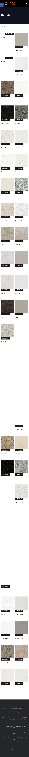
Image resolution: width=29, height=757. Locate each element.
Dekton (24, 718)
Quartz (17, 718)
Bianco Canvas (19, 99)
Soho (2, 590)
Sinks (23, 720)
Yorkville (18, 687)
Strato (3, 614)
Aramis (3, 37)
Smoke (17, 478)
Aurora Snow (19, 74)
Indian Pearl (5, 220)
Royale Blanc (19, 429)
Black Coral (4, 123)
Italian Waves (19, 220)
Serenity (17, 453)
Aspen (3, 61)
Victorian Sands (6, 662)
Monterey (18, 293)
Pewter (17, 317)
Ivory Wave (4, 244)
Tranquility (4, 638)
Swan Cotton (19, 614)
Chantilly (4, 171)
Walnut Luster (19, 662)
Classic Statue (19, 171)
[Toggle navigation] (20, 3)
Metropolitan (19, 268)
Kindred (17, 244)
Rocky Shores (5, 341)
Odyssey (3, 317)
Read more (9, 34)
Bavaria (3, 99)
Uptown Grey (19, 638)
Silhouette (4, 478)
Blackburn (18, 123)
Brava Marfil (5, 147)
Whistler (3, 687)
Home (2, 27)
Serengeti (4, 453)
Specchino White (20, 502)
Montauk (3, 293)
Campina (17, 147)
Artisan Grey (19, 50)
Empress (3, 196)
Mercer (3, 268)
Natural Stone (7, 718)
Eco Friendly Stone (12, 720)
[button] (2, 5)
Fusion (17, 196)
